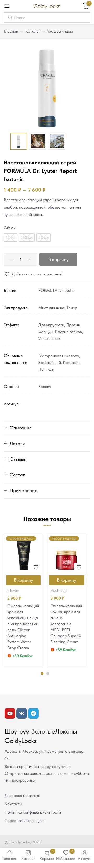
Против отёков (68, 331)
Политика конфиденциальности (33, 812)
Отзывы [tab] (18, 459)
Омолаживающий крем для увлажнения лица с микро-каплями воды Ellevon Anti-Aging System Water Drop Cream (23, 626)
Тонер (72, 307)
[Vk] (21, 713)
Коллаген (71, 362)
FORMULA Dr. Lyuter (56, 290)
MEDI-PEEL (58, 590)
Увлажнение (49, 338)
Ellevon (13, 590)
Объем (10, 228)
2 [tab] (47, 673)
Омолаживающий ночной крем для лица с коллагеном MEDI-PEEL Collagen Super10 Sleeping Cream (66, 623)
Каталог (32, 31)
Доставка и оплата (22, 795)
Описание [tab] (21, 428)
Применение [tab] (23, 490)
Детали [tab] (17, 443)
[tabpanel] (23, 601)
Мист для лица (51, 307)
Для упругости (51, 324)
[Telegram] (33, 713)
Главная (11, 31)
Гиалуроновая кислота (58, 355)
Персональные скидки (24, 820)
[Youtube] (10, 713)
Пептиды (46, 369)
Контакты (13, 803)
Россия (44, 386)
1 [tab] (42, 673)
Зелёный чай (49, 362)
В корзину (58, 259)
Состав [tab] (17, 475)
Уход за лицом (60, 31)
